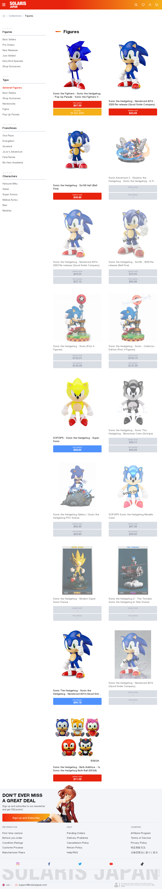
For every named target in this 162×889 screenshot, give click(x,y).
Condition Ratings (12, 842)
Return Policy (74, 847)
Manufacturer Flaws (13, 852)
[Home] (6, 16)
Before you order (12, 838)
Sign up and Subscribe (26, 817)
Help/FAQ (72, 852)
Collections (15, 16)
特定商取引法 (138, 847)
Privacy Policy (139, 842)
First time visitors (12, 833)
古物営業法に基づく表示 (144, 852)
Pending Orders (76, 833)
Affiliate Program (141, 833)
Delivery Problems (77, 838)
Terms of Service (141, 838)
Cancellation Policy (78, 842)
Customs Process (12, 847)
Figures (29, 16)
